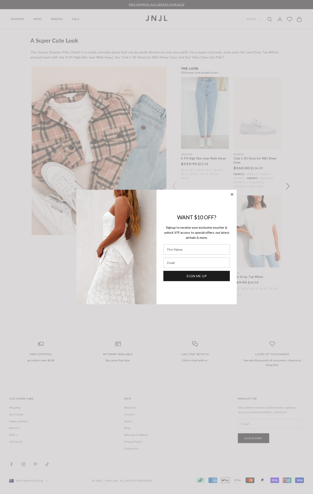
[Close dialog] (232, 194)
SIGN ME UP (197, 276)
